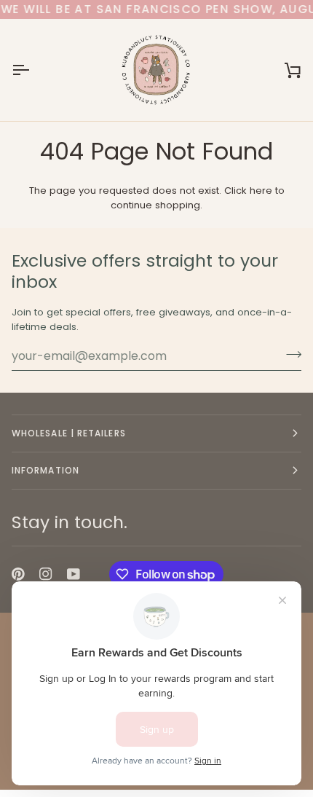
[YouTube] (73, 574)
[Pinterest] (18, 574)
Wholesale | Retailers (69, 433)
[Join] (289, 354)
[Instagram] (45, 574)
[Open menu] (33, 70)
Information (45, 470)
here (261, 190)
